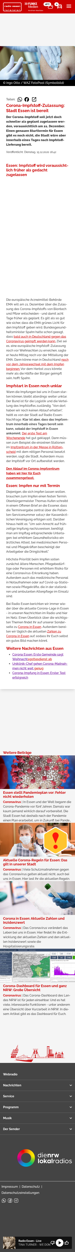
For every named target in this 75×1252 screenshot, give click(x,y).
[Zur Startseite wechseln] (12, 7)
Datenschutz (31, 1186)
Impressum (10, 1186)
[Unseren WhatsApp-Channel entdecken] (4, 1200)
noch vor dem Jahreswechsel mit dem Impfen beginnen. (37, 364)
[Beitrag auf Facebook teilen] (26, 99)
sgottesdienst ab (40, 659)
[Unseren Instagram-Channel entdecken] (16, 1200)
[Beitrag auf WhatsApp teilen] (20, 99)
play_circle (59, 1242)
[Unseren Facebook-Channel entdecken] (10, 1200)
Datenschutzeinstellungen (20, 1193)
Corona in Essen (29, 627)
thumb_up (66, 1242)
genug (38, 668)
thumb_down (52, 1242)
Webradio (10, 1074)
